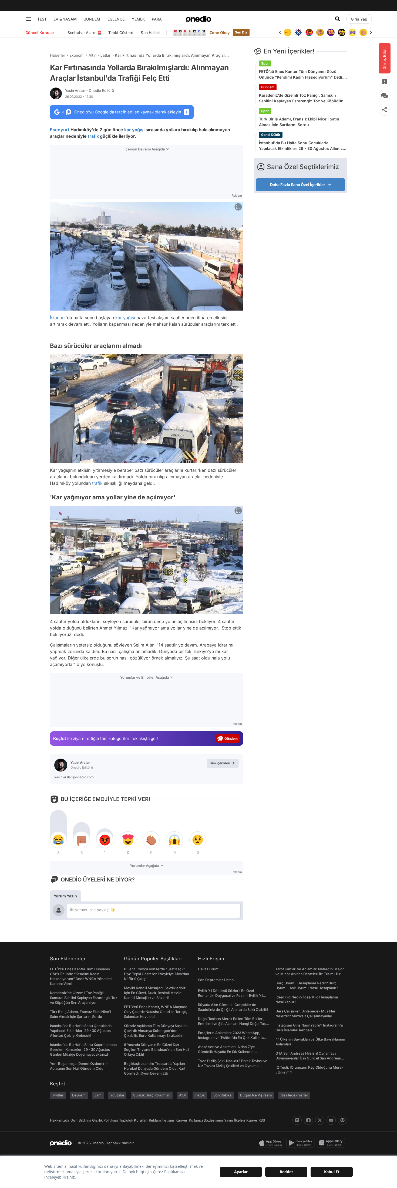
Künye (251, 1120)
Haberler (57, 55)
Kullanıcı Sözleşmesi (206, 1120)
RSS (261, 1120)
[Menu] (28, 19)
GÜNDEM (91, 19)
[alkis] (352, 32)
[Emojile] (330, 32)
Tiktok (200, 1095)
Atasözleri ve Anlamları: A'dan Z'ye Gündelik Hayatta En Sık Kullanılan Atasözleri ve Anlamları (226, 1052)
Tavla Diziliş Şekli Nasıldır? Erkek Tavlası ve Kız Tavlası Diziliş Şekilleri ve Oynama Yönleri (232, 1066)
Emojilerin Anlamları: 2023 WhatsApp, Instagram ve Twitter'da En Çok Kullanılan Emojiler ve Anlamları (232, 1038)
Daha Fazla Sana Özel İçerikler (297, 184)
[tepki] (58, 840)
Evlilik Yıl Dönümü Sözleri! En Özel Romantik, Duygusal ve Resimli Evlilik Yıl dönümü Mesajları (230, 995)
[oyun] (341, 32)
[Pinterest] (342, 1120)
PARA (157, 19)
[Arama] (337, 19)
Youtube (117, 1095)
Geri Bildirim (80, 1120)
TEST (42, 19)
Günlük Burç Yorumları (151, 1095)
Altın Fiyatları (100, 55)
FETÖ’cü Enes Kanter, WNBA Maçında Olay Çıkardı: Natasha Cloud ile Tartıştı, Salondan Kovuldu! (155, 1012)
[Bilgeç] (309, 32)
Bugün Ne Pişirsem (256, 1095)
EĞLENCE (116, 19)
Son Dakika (222, 1095)
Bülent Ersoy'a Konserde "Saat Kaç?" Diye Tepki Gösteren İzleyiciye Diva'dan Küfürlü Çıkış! (156, 974)
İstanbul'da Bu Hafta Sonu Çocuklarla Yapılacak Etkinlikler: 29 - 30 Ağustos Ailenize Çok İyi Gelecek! (302, 145)
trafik (93, 136)
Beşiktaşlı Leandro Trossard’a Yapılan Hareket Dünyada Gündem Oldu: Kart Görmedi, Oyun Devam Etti (154, 1068)
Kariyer (181, 1120)
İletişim (168, 1120)
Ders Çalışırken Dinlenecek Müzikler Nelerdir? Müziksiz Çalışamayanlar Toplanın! (305, 1016)
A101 (182, 1095)
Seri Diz (241, 32)
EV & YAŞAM (65, 19)
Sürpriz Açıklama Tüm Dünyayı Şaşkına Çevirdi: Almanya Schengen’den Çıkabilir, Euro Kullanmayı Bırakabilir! (155, 1031)
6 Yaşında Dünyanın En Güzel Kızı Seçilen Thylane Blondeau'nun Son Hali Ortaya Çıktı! (156, 1049)
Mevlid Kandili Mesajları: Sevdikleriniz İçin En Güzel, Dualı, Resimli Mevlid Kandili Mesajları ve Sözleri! (155, 993)
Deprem (79, 1095)
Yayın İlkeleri (234, 1120)
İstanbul (58, 317)
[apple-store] (271, 1143)
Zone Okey (220, 32)
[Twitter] (319, 1120)
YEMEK (138, 19)
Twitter (57, 1095)
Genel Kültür (270, 135)
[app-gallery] (332, 1143)
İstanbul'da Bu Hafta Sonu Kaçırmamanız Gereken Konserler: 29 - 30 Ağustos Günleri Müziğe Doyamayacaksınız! (83, 1049)
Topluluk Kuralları (133, 1120)
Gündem (267, 87)
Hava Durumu (209, 969)
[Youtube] (331, 1120)
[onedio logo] (198, 19)
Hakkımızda (59, 1120)
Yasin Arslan (89, 90)
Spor (265, 63)
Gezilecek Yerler (294, 1095)
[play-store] (301, 1143)
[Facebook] (308, 1120)
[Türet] (298, 32)
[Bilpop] (320, 32)
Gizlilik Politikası (105, 1120)
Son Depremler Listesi (216, 980)
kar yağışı (134, 129)
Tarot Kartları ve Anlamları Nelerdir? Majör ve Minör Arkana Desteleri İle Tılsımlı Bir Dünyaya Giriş (309, 974)
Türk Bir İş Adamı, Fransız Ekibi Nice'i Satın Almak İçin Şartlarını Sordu (299, 122)
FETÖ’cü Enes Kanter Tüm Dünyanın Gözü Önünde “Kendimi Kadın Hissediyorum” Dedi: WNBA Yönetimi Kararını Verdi (301, 74)
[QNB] (287, 32)
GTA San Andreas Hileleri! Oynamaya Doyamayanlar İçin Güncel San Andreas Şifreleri (308, 1058)
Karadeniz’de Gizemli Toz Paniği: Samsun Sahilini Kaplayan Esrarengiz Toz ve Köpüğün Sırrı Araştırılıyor (301, 98)
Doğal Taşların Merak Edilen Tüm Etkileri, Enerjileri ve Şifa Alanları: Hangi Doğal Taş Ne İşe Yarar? (232, 1024)
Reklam (155, 1120)
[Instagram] (297, 1120)
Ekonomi (76, 55)
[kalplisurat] (363, 32)
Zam (98, 1095)
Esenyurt (59, 129)
